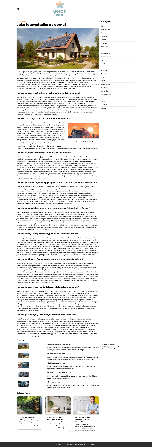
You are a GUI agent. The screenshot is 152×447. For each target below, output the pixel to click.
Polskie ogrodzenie (27, 417)
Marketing (104, 47)
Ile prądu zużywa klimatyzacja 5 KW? (55, 418)
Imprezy (104, 43)
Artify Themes (90, 445)
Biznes (103, 26)
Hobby (103, 40)
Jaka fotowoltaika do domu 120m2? (59, 344)
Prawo (103, 67)
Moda (103, 50)
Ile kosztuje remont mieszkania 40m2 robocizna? (83, 419)
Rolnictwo (104, 74)
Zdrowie (104, 108)
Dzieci (103, 33)
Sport (103, 81)
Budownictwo (21, 21)
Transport (104, 88)
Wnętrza (104, 105)
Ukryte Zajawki (106, 94)
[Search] (21, 9)
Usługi (103, 101)
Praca (103, 64)
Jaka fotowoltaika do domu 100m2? (59, 354)
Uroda (103, 98)
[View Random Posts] (18, 9)
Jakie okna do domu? (54, 382)
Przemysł (104, 70)
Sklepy (103, 77)
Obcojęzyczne (106, 60)
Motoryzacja (105, 53)
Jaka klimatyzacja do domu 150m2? (59, 373)
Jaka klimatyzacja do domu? (56, 363)
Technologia (105, 84)
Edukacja (104, 36)
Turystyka (104, 91)
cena (78, 244)
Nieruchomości (106, 57)
